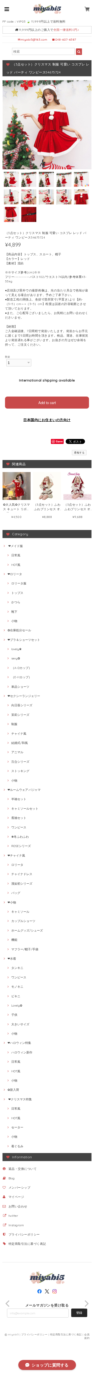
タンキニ (17, 968)
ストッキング (20, 771)
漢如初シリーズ (21, 883)
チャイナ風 (18, 733)
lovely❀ (16, 649)
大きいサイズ (20, 1024)
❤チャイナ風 (16, 855)
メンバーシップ (19, 1187)
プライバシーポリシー (24, 1234)
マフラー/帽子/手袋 (24, 949)
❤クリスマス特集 (20, 1099)
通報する (79, 452)
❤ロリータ (15, 574)
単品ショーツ (20, 687)
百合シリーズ (20, 761)
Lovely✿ (16, 1005)
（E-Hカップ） (21, 677)
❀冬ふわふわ (20, 836)
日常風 (15, 555)
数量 (7, 356)
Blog (12, 1178)
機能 (14, 940)
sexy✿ (15, 658)
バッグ (15, 893)
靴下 (14, 612)
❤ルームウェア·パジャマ (24, 790)
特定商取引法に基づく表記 (27, 1244)
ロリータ (17, 865)
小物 (14, 621)
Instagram (16, 1225)
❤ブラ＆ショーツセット (24, 640)
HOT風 (15, 565)
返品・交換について (23, 1169)
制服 (14, 724)
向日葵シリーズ (21, 705)
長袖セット (18, 818)
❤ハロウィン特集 (19, 1043)
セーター (17, 1127)
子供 (14, 1015)
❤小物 (12, 902)
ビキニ (15, 996)
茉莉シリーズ (20, 715)
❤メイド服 (15, 546)
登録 (79, 1313)
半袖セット (18, 799)
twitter (13, 1215)
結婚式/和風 (19, 743)
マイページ (16, 1197)
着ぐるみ (17, 1146)
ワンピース (18, 827)
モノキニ (17, 986)
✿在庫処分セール (19, 630)
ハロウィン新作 (21, 1052)
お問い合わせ (18, 1206)
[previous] (8, 1303)
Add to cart (47, 402)
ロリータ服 (18, 583)
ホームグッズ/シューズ (27, 930)
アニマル (17, 752)
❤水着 (12, 958)
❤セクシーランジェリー (24, 696)
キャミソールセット (24, 808)
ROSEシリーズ (21, 846)
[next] (85, 1303)
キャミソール (20, 911)
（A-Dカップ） (21, 668)
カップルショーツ (23, 921)
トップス (17, 593)
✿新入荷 (13, 1090)
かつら (15, 602)
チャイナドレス (21, 874)
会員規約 (86, 1336)
